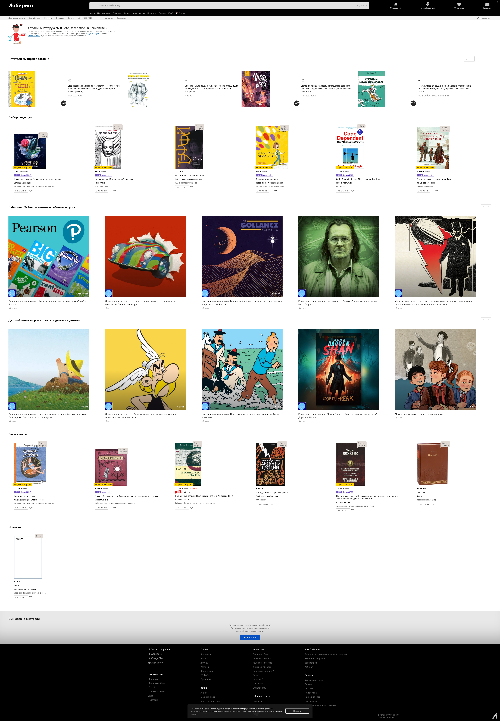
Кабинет (309, 666)
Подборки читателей (263, 671)
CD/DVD (205, 675)
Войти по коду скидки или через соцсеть (326, 654)
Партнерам (258, 700)
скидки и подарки (93, 33)
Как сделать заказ (314, 680)
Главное (117, 13)
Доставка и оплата (16, 18)
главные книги (34, 36)
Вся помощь (311, 700)
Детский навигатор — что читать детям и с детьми (44, 320)
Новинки (14, 527)
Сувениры (206, 679)
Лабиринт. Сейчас (262, 654)
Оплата (308, 684)
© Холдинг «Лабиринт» (388, 714)
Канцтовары (139, 13)
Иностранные (103, 13)
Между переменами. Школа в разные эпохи (419, 414)
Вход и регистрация (315, 658)
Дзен (151, 695)
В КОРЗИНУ (21, 191)
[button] (466, 59)
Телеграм (153, 699)
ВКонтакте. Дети (156, 683)
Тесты (255, 675)
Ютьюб (151, 687)
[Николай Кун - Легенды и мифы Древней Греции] (270, 485)
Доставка (309, 688)
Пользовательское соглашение (320, 705)
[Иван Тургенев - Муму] (28, 578)
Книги (92, 13)
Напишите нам (312, 696)
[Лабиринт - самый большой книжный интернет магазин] (45, 4)
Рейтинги (48, 18)
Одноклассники (156, 691)
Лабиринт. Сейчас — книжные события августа (41, 207)
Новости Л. (258, 679)
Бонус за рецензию (210, 700)
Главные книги (208, 696)
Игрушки (151, 13)
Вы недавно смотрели (24, 619)
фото (43, 136)
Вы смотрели (311, 662)
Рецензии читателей (263, 662)
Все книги (206, 654)
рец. (42, 134)
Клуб (170, 13)
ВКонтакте (153, 678)
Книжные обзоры (262, 666)
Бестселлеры (17, 434)
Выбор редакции (20, 117)
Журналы (205, 662)
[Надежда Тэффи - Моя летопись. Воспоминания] (189, 168)
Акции (204, 692)
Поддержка (121, 18)
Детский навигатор (262, 658)
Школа (126, 13)
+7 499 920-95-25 (85, 18)
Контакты (108, 18)
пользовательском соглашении (232, 711)
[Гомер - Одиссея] (432, 485)
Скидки (71, 18)
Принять (297, 711)
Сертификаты (34, 18)
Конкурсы (258, 683)
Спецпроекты (259, 687)
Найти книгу (250, 637)
